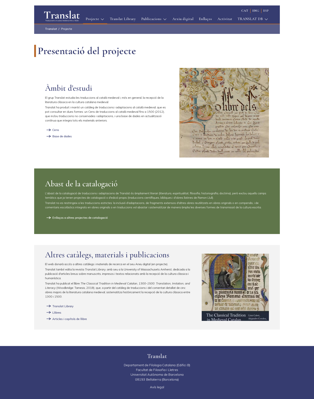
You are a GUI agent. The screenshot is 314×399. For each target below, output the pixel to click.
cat (244, 11)
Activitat (225, 19)
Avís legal (157, 387)
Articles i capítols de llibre (69, 319)
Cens (55, 130)
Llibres (56, 312)
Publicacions (150, 20)
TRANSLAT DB (249, 20)
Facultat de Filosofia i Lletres (157, 370)
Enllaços (205, 19)
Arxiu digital (183, 19)
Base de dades (62, 136)
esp (266, 11)
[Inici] (62, 15)
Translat (51, 29)
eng (255, 11)
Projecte (91, 20)
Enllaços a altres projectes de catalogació (80, 217)
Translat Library (123, 19)
